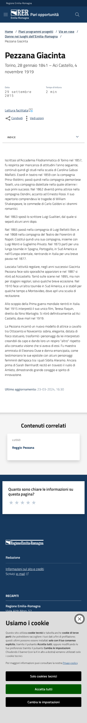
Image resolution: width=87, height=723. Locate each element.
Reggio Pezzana (23, 447)
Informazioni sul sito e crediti (25, 569)
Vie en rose (66, 31)
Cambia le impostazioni (44, 702)
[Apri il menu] (5, 14)
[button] (77, 14)
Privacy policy (70, 663)
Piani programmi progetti (35, 31)
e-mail (20, 573)
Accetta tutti (43, 689)
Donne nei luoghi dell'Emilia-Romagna (31, 36)
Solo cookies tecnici (43, 676)
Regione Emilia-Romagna (19, 3)
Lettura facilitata (16, 110)
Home (9, 31)
